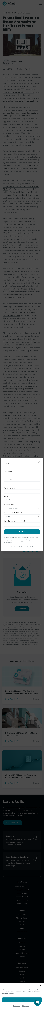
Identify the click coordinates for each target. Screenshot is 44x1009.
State (6, 496)
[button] (41, 986)
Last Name (8, 471)
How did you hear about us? (14, 521)
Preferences (16, 1006)
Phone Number (9, 488)
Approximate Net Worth (13, 513)
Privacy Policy (26, 1006)
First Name (8, 463)
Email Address (9, 480)
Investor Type (9, 504)
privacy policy (8, 542)
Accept (22, 1000)
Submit (22, 532)
